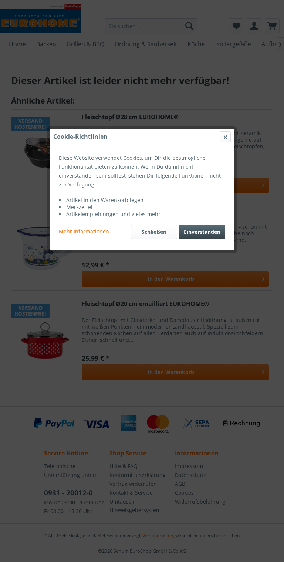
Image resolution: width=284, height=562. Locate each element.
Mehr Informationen (84, 231)
